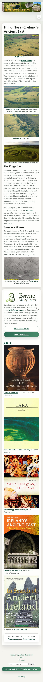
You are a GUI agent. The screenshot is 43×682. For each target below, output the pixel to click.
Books (7, 342)
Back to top (21, 677)
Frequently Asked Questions (21, 655)
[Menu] (39, 16)
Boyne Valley (26, 60)
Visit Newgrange (16, 310)
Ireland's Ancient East (13, 570)
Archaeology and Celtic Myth (16, 509)
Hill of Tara (34, 281)
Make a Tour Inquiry (21, 329)
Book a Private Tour (21, 334)
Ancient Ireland (20, 629)
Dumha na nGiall (11, 392)
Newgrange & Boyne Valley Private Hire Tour (21, 669)
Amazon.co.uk (29, 639)
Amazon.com (13, 639)
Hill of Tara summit (14, 109)
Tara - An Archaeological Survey (17, 450)
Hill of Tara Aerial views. (21, 57)
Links (22, 657)
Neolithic (29, 210)
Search (31, 664)
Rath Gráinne (17, 138)
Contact (21, 660)
